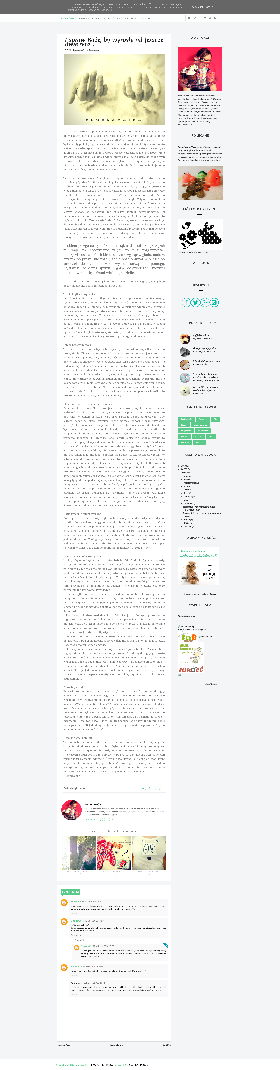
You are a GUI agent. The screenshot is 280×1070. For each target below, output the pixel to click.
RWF (211, 436)
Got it (209, 7)
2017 (183, 469)
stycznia (188, 526)
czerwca (188, 496)
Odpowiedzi (80, 940)
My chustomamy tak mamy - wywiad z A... (78, 872)
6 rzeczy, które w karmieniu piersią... (148, 872)
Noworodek (203, 431)
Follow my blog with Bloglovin (192, 629)
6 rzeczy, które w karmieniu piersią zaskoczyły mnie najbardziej (205, 390)
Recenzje (184, 436)
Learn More (197, 7)
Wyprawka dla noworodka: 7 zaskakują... (113, 872)
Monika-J (76, 901)
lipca (186, 493)
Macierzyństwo (112, 18)
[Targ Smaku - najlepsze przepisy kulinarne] (191, 684)
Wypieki (199, 442)
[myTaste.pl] (211, 684)
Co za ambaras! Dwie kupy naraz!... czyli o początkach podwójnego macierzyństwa (205, 377)
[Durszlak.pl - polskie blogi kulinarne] (205, 636)
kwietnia (188, 503)
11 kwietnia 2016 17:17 (93, 921)
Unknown (76, 920)
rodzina (198, 436)
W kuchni (185, 442)
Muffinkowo (131, 18)
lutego (187, 523)
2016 (183, 472)
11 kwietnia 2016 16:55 (92, 902)
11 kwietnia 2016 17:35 (103, 946)
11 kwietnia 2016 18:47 (93, 967)
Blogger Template (102, 1064)
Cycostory (203, 419)
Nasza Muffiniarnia (89, 18)
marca (187, 519)
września (188, 486)
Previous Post (63, 1045)
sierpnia (188, 489)
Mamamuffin (86, 946)
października (190, 483)
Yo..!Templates (138, 1064)
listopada (188, 479)
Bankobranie (186, 419)
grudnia (187, 476)
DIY (215, 419)
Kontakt (146, 18)
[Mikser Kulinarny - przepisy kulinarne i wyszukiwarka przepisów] (191, 653)
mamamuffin (93, 804)
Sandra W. (76, 966)
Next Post (166, 1045)
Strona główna (66, 18)
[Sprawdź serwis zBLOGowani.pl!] (186, 626)
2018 (183, 465)
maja (186, 500)
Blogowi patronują (186, 616)
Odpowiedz (76, 913)
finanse (184, 425)
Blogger (212, 594)
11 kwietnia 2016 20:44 (94, 983)
